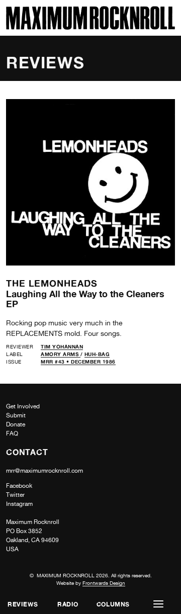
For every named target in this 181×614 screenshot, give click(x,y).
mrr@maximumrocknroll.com (44, 470)
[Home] (90, 27)
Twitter (15, 494)
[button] (158, 604)
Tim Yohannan (62, 346)
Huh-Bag (97, 354)
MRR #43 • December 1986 (78, 362)
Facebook (19, 485)
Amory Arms (60, 354)
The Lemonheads (52, 283)
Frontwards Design (103, 583)
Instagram (19, 503)
